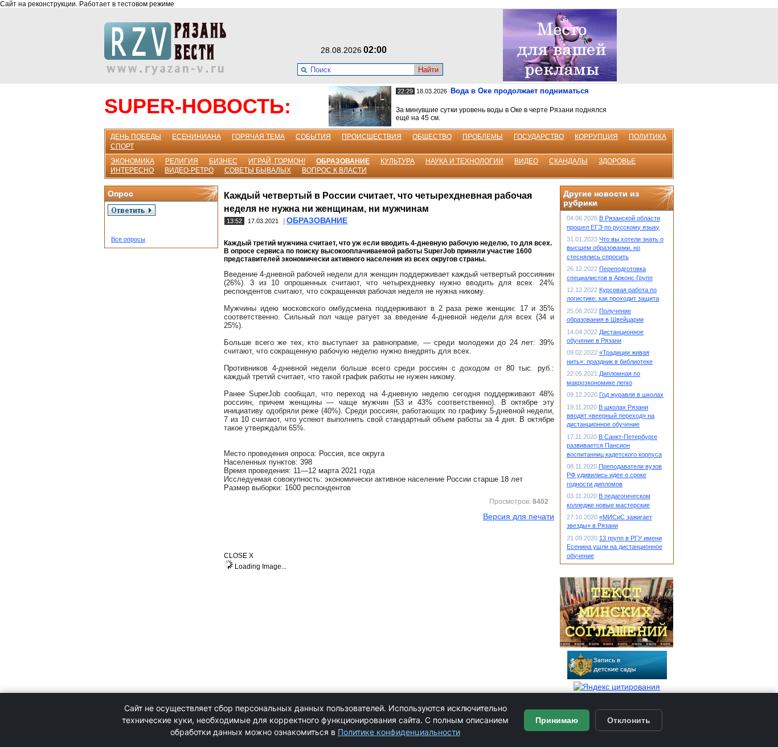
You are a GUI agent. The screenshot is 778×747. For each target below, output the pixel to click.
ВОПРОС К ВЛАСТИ (334, 170)
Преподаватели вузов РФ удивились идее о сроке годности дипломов (614, 475)
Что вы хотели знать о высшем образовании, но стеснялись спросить (615, 248)
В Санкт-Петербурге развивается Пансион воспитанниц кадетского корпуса (614, 445)
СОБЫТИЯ (313, 137)
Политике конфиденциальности (399, 732)
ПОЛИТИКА (647, 137)
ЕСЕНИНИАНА (196, 137)
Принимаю (556, 720)
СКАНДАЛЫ (568, 161)
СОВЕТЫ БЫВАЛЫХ (257, 170)
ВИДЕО (526, 161)
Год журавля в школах (631, 394)
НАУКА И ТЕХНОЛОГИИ (464, 161)
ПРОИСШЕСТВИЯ (372, 137)
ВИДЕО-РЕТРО (189, 170)
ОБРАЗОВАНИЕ (343, 161)
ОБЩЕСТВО (432, 137)
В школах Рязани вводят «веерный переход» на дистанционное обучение (610, 416)
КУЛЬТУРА (397, 161)
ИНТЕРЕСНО (132, 170)
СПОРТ (122, 146)
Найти (428, 69)
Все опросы (128, 239)
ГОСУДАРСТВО (539, 137)
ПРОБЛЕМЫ (482, 137)
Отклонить (628, 720)
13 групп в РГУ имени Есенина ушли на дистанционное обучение (614, 547)
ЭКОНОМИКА (132, 161)
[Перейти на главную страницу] (168, 72)
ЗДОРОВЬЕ (617, 161)
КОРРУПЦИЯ (596, 137)
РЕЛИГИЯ (181, 161)
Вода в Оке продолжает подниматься (520, 91)
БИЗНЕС (223, 161)
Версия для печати (518, 516)
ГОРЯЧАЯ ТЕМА (258, 137)
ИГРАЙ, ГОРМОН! (276, 161)
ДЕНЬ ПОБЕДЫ (135, 137)
